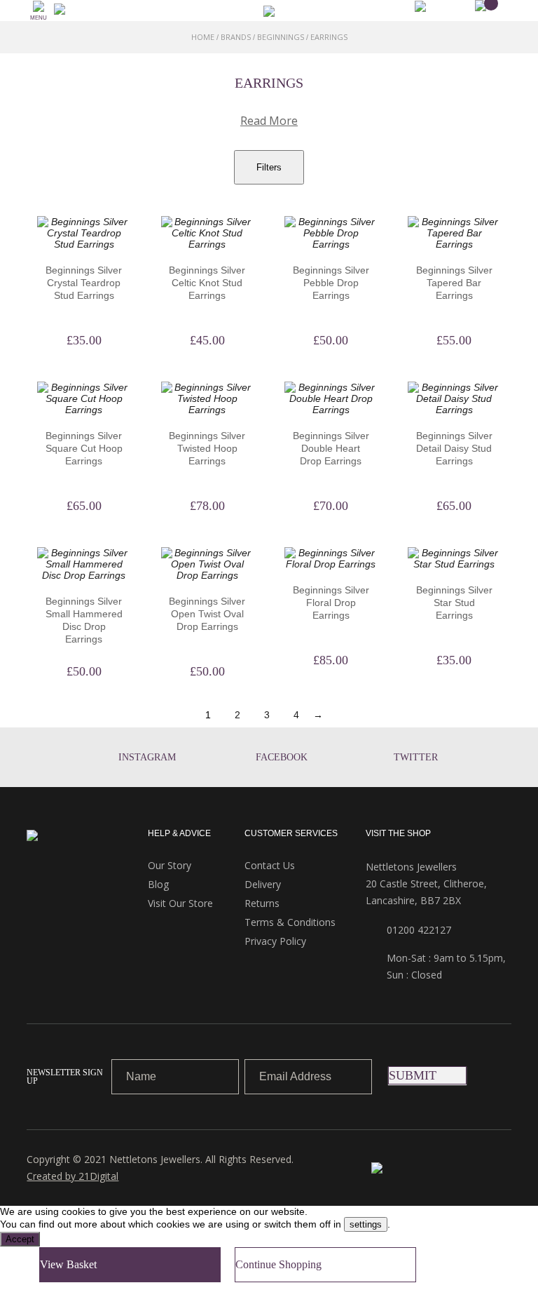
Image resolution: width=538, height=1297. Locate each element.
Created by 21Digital (72, 1176)
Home (202, 37)
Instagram (147, 757)
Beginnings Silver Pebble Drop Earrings (331, 282)
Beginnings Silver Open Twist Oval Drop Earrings (207, 614)
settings (366, 1224)
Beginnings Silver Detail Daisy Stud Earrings (454, 448)
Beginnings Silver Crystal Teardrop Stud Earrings (84, 282)
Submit (412, 1075)
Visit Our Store (180, 903)
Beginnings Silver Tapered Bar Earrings (454, 282)
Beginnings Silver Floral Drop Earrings (331, 602)
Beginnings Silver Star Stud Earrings (454, 602)
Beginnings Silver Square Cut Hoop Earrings (84, 448)
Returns (262, 903)
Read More (269, 120)
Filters (269, 167)
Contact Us (269, 865)
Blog (158, 884)
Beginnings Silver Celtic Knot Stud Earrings (207, 282)
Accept (20, 1239)
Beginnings (280, 37)
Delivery (262, 884)
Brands (236, 37)
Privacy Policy (275, 941)
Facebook (282, 757)
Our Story (169, 865)
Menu (38, 18)
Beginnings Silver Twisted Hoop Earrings (207, 448)
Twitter (416, 757)
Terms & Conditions (290, 922)
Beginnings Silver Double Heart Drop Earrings (331, 448)
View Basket (68, 1264)
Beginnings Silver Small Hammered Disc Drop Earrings (84, 620)
